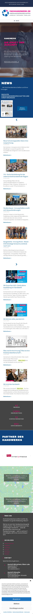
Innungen (7, 552)
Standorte (7, 547)
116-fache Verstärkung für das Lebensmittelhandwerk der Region (15, 175)
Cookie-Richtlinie (7, 612)
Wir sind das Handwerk (11, 384)
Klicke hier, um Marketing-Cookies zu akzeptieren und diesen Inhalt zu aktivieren (16, 477)
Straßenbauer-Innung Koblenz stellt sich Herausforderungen (16, 209)
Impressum (27, 612)
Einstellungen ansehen (17, 608)
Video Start (20, 388)
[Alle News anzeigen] (16, 120)
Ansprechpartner (9, 543)
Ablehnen (16, 604)
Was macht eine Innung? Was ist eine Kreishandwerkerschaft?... (16, 352)
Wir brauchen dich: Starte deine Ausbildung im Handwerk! (14, 286)
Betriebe (7, 554)
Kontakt (7, 549)
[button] (30, 581)
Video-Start (21, 360)
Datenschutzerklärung (18, 612)
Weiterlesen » (7, 155)
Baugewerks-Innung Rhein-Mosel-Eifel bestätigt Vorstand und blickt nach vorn (16, 244)
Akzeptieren (16, 599)
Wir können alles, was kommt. (14, 319)
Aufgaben (7, 545)
